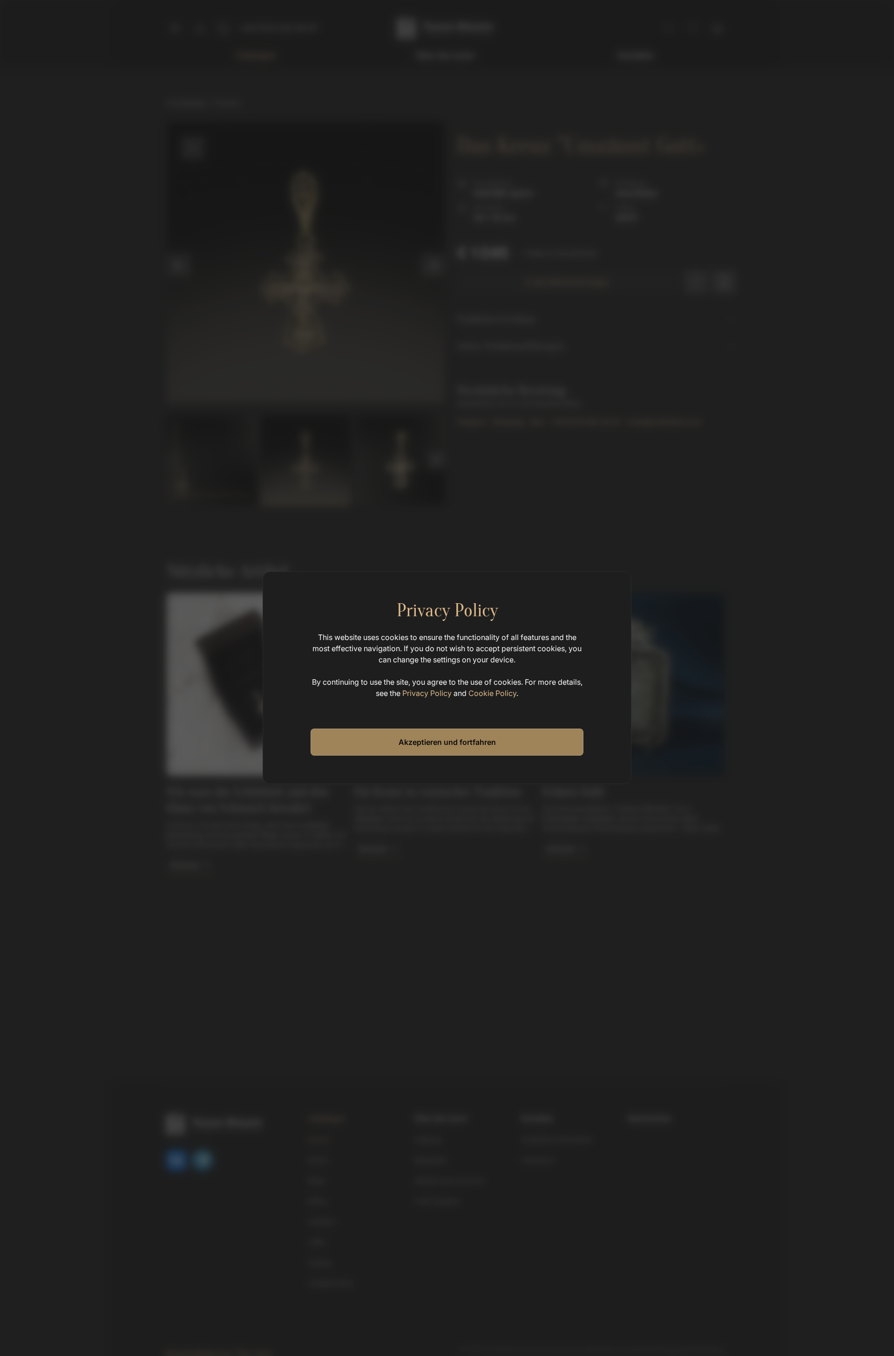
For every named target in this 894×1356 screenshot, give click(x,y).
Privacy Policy (427, 693)
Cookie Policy (492, 693)
